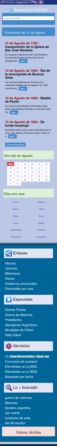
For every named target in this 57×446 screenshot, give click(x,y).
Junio (41, 216)
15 (32, 172)
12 (11, 172)
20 (25, 176)
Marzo (16, 209)
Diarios (10, 278)
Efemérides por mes (19, 288)
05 (46, 164)
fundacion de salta (17, 417)
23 (46, 176)
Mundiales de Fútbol (19, 329)
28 (39, 179)
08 (25, 168)
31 (18, 183)
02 (25, 164)
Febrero (41, 202)
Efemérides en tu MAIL (21, 366)
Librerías (11, 268)
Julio (16, 223)
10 (39, 168)
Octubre (41, 229)
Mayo (15, 216)
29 (46, 179)
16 (39, 172)
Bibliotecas (12, 273)
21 (32, 176)
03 (32, 164)
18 (11, 176)
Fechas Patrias (15, 309)
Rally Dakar (13, 334)
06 (11, 168)
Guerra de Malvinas (18, 314)
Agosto (41, 223)
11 (46, 168)
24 (11, 179)
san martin (12, 412)
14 (25, 172)
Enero (16, 202)
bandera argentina (17, 407)
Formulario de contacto (21, 361)
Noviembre (16, 236)
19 (18, 176)
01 (18, 164)
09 (32, 168)
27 (32, 179)
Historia (10, 263)
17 (46, 172)
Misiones (11, 402)
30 (11, 183)
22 (39, 176)
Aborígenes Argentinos (21, 324)
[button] (23, 61)
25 (18, 179)
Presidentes (13, 319)
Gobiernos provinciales (21, 283)
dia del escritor (15, 422)
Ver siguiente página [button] (15, 144)
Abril (41, 209)
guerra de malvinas (18, 397)
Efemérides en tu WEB (21, 371)
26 (25, 179)
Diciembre (41, 236)
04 (39, 164)
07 (18, 168)
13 (18, 172)
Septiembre (15, 229)
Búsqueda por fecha (19, 376)
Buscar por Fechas (30, 9)
